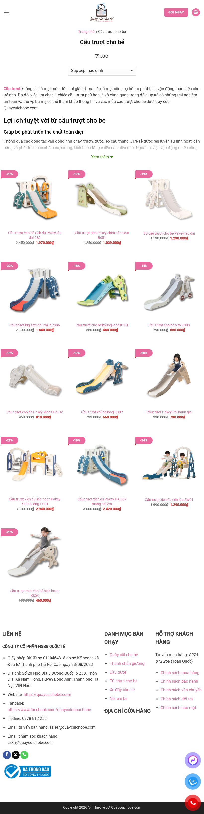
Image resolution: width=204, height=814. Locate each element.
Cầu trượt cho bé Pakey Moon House (34, 412)
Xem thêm (100, 157)
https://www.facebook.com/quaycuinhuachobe (49, 709)
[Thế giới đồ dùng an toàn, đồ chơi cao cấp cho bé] (102, 12)
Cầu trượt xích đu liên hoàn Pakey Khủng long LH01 (34, 501)
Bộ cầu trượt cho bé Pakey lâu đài (169, 233)
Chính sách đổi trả (177, 699)
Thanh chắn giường (127, 663)
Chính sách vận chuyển (181, 690)
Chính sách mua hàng (180, 672)
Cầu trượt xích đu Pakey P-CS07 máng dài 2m (101, 501)
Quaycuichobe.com (126, 807)
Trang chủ (86, 31)
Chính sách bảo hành (179, 681)
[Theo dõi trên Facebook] (7, 755)
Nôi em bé (118, 698)
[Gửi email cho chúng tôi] (16, 755)
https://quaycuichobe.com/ (48, 694)
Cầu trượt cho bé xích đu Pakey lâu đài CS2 (34, 235)
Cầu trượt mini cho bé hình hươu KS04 (34, 593)
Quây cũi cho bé (124, 654)
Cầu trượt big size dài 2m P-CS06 (34, 325)
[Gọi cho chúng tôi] (24, 755)
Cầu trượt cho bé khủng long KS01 (102, 325)
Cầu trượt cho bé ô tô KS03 (169, 325)
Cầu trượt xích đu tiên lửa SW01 (169, 500)
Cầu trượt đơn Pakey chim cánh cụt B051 (102, 235)
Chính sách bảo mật (178, 707)
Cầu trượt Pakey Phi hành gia (169, 412)
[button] (7, 12)
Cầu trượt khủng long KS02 (102, 412)
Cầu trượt (12, 88)
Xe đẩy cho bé (122, 689)
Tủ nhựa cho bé (123, 681)
